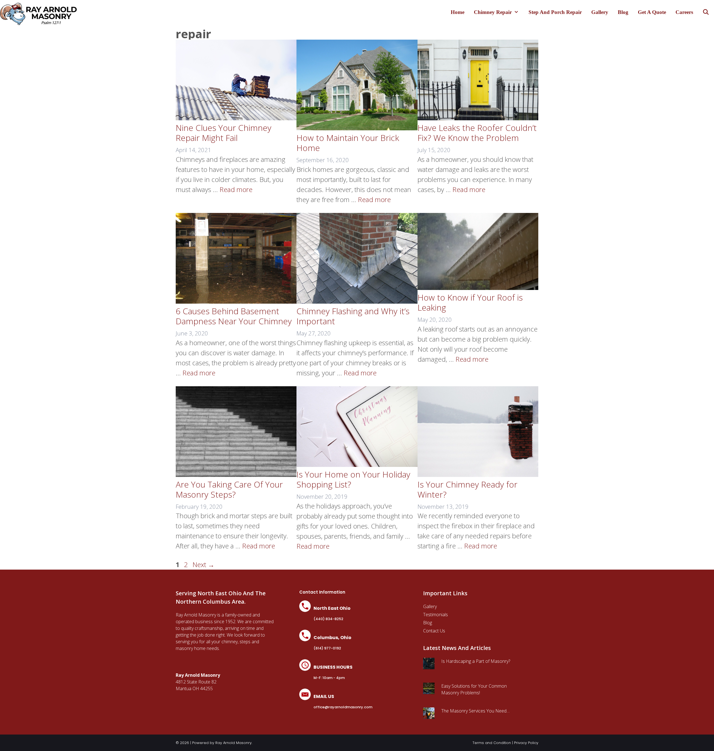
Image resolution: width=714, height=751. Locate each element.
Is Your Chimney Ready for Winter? (467, 489)
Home (457, 12)
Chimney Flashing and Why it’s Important (352, 316)
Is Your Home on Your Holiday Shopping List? (353, 479)
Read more (235, 189)
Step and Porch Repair (555, 12)
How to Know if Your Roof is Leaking (470, 302)
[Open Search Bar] (706, 12)
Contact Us (434, 631)
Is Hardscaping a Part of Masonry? (475, 661)
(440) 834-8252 (328, 619)
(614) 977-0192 (327, 648)
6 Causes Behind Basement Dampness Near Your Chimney (234, 316)
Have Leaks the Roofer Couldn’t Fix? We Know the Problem (477, 132)
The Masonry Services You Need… (475, 711)
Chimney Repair (493, 12)
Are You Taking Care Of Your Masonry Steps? (229, 489)
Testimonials (435, 614)
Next (203, 564)
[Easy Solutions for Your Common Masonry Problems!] (429, 691)
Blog (623, 12)
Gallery (599, 12)
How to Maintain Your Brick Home (347, 142)
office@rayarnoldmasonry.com (342, 707)
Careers (684, 12)
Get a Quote (652, 12)
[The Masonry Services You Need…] (429, 715)
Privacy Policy (526, 742)
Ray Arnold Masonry (233, 742)
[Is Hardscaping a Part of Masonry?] (429, 666)
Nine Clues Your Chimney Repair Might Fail (223, 132)
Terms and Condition (491, 742)
